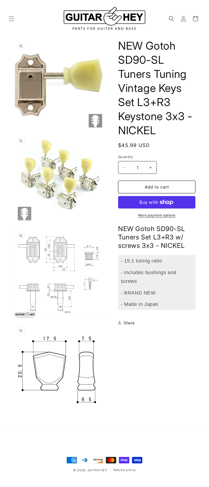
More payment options (157, 215)
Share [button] (129, 323)
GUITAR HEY (97, 470)
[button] (11, 19)
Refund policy (124, 470)
